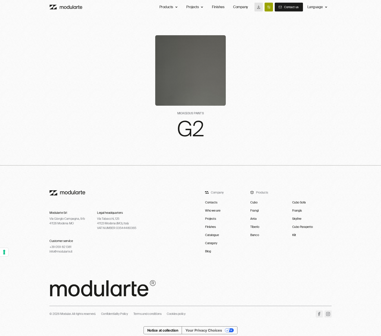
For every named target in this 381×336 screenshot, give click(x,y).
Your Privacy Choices (203, 330)
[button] (317, 7)
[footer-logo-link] (67, 193)
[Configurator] (269, 7)
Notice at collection (162, 330)
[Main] (65, 7)
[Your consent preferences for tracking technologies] (4, 252)
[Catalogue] (258, 7)
